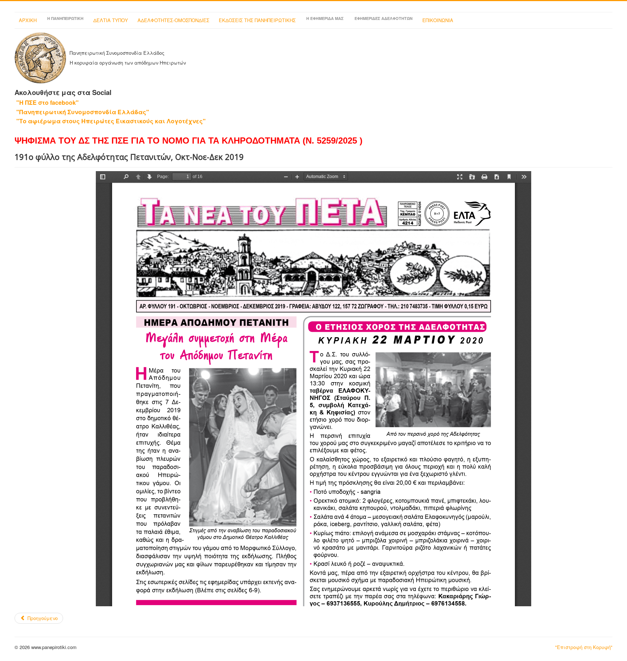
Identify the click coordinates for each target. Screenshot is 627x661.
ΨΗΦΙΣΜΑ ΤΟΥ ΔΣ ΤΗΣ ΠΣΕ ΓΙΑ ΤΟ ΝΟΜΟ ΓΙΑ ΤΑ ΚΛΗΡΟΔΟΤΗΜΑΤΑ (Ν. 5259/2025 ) (188, 140)
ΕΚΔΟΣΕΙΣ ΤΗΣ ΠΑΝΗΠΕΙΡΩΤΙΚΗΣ (257, 20)
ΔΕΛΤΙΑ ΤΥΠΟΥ (110, 20)
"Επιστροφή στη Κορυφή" (583, 647)
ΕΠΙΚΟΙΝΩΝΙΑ (437, 20)
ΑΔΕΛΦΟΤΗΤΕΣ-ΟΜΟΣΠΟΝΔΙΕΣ (173, 20)
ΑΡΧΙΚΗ (28, 20)
